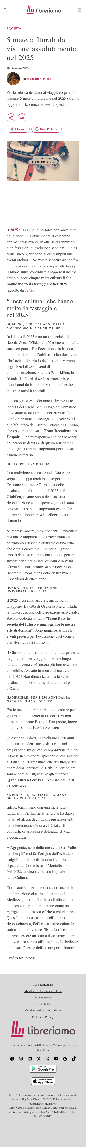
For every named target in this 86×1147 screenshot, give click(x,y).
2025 (14, 230)
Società (14, 28)
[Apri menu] (80, 10)
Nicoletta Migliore (39, 78)
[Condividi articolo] (11, 117)
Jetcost (30, 290)
